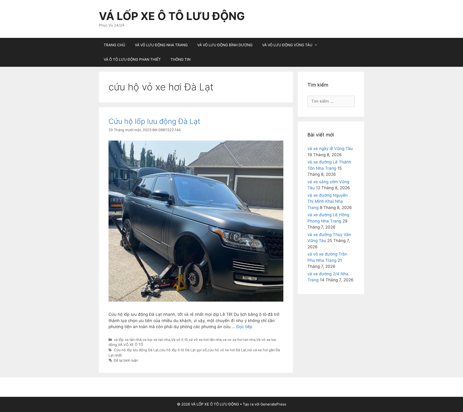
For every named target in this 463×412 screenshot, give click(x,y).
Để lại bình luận (126, 360)
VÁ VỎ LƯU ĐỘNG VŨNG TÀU (287, 45)
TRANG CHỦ (114, 45)
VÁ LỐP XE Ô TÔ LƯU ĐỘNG (172, 16)
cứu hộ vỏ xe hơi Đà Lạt (227, 350)
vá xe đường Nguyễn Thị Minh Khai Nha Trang (327, 201)
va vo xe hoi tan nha (239, 340)
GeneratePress (273, 404)
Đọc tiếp (244, 326)
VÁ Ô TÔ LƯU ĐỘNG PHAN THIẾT (132, 59)
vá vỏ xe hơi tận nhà (205, 340)
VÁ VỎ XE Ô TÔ (130, 345)
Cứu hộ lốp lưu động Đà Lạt (154, 121)
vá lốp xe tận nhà (128, 340)
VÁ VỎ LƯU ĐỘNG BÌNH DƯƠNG (224, 45)
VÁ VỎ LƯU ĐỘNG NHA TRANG (161, 45)
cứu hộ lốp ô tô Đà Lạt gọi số (183, 350)
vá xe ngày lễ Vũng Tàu (330, 148)
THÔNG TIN (180, 59)
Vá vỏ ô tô (179, 340)
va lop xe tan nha (156, 340)
